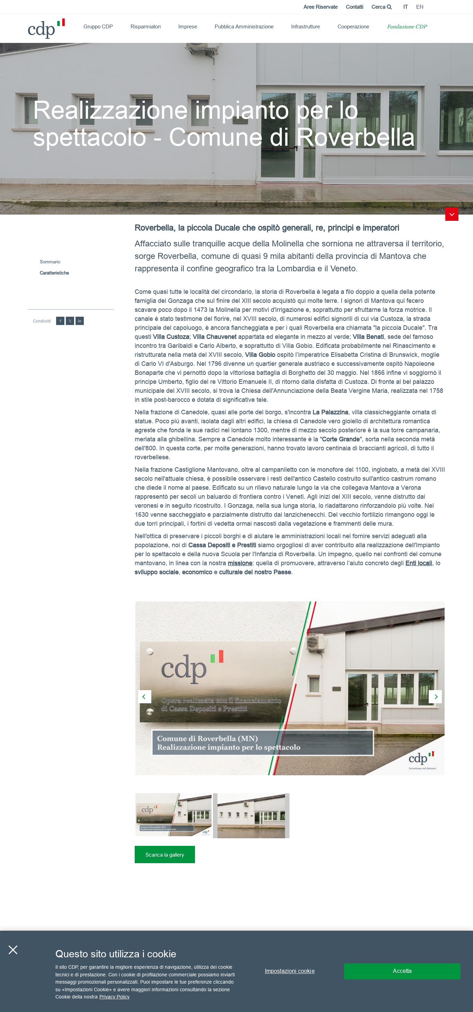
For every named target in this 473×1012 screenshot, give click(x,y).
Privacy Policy (114, 997)
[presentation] (144, 696)
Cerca (379, 7)
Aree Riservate (321, 7)
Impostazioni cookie (290, 971)
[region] (236, 971)
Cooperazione (353, 26)
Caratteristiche (54, 272)
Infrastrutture (305, 26)
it (405, 7)
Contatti (354, 7)
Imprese (187, 26)
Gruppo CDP (98, 26)
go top (451, 214)
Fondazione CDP (407, 27)
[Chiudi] (12, 950)
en (419, 7)
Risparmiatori (146, 26)
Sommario (50, 261)
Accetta (402, 971)
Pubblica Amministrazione (244, 26)
